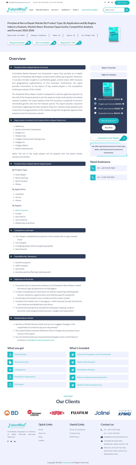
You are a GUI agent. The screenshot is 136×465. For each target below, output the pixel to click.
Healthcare (65, 10)
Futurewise (67, 462)
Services (54, 10)
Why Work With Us (42, 10)
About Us (42, 433)
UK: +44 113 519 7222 (41, 2)
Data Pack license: (109, 99)
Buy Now (108, 127)
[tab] (108, 68)
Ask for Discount (109, 121)
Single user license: (110, 104)
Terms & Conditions (77, 430)
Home (31, 10)
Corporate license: (109, 113)
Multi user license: (109, 108)
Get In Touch (122, 3)
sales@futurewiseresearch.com (19, 2)
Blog (40, 437)
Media (75, 10)
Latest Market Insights (89, 10)
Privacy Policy (75, 433)
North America (21, 210)
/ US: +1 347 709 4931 (56, 2)
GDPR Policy (74, 437)
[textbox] (116, 10)
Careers (41, 440)
